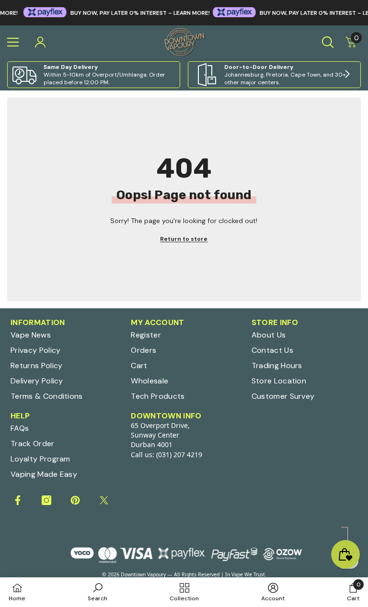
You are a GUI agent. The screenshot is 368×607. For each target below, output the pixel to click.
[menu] (13, 42)
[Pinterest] (75, 500)
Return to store (183, 239)
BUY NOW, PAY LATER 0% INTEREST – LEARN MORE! (129, 13)
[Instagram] (46, 500)
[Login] (40, 42)
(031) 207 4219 (179, 454)
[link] (93, 74)
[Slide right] (346, 74)
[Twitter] (104, 500)
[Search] (328, 42)
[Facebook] (17, 500)
